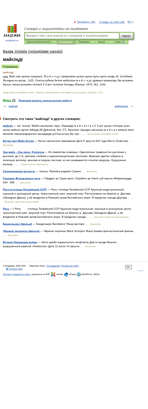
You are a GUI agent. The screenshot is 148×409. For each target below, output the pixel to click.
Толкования (65, 42)
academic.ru (12, 40)
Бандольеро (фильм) (17, 223)
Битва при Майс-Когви (18, 140)
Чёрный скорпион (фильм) (21, 231)
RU (129, 22)
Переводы (84, 42)
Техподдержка (53, 266)
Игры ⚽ (119, 42)
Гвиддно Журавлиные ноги (21, 178)
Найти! (126, 35)
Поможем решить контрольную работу (45, 100)
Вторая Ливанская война (20, 242)
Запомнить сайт (86, 22)
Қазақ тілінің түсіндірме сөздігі (40, 42)
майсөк (13, 106)
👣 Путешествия (14, 269)
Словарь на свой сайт (112, 22)
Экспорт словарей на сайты (16, 274)
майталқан (121, 106)
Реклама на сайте (70, 266)
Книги (101, 42)
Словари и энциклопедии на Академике (56, 29)
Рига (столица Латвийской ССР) (25, 189)
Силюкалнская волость (19, 171)
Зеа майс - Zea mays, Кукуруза (23, 152)
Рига (6, 208)
